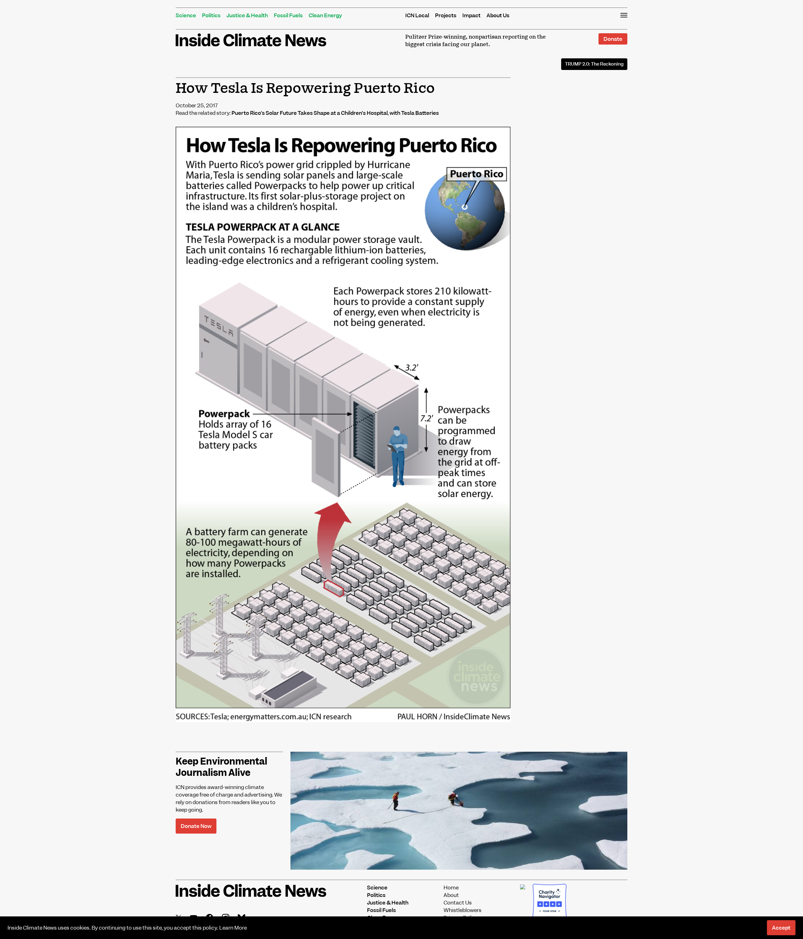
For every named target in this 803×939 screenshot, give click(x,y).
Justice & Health (247, 15)
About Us (498, 15)
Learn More (233, 927)
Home (451, 887)
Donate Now (196, 826)
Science (186, 15)
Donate (613, 38)
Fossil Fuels (288, 15)
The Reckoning (594, 64)
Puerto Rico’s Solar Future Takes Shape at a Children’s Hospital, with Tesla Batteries (335, 112)
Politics (211, 15)
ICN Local (417, 15)
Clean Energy (325, 15)
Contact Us (458, 902)
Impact (471, 15)
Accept (781, 927)
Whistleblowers (462, 910)
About (451, 895)
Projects (445, 15)
